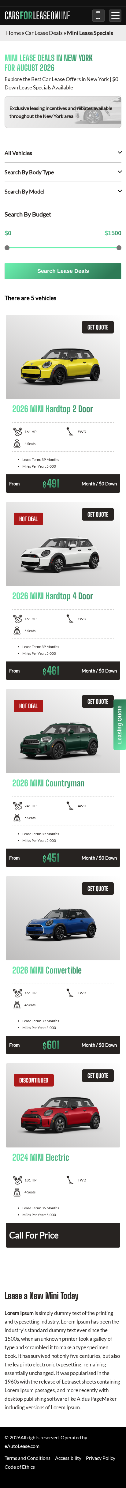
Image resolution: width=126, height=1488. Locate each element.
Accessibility (68, 1458)
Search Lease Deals (63, 271)
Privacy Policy (100, 1458)
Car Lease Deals (44, 32)
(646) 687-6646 (98, 15)
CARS (37, 15)
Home (13, 32)
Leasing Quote (120, 725)
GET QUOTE (97, 327)
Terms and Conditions (27, 1458)
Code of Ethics (20, 1467)
